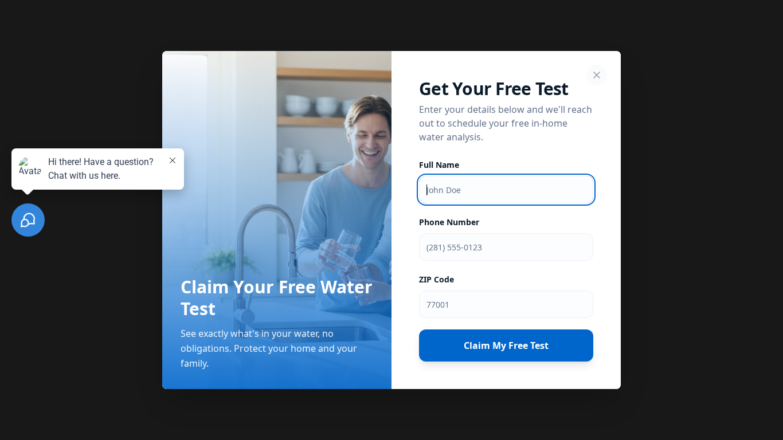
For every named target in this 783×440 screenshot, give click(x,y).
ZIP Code (436, 279)
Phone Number (449, 222)
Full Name (439, 164)
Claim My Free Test (506, 345)
